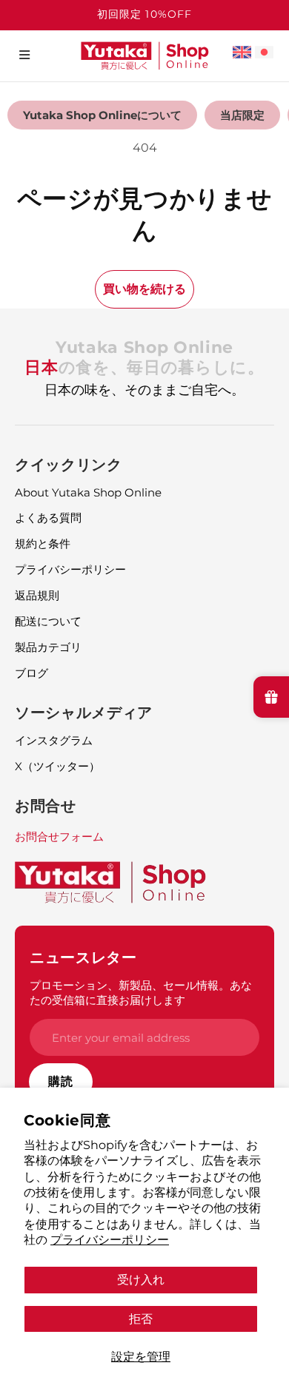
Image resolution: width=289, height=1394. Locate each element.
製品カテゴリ (48, 647)
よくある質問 (48, 518)
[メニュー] (24, 55)
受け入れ (141, 1279)
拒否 (141, 1318)
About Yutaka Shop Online (88, 492)
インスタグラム (54, 740)
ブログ (31, 673)
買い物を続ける (144, 288)
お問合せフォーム (59, 836)
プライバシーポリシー (109, 1239)
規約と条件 (42, 543)
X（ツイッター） (57, 766)
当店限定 (242, 115)
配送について (48, 621)
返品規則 (37, 595)
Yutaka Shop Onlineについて (102, 115)
